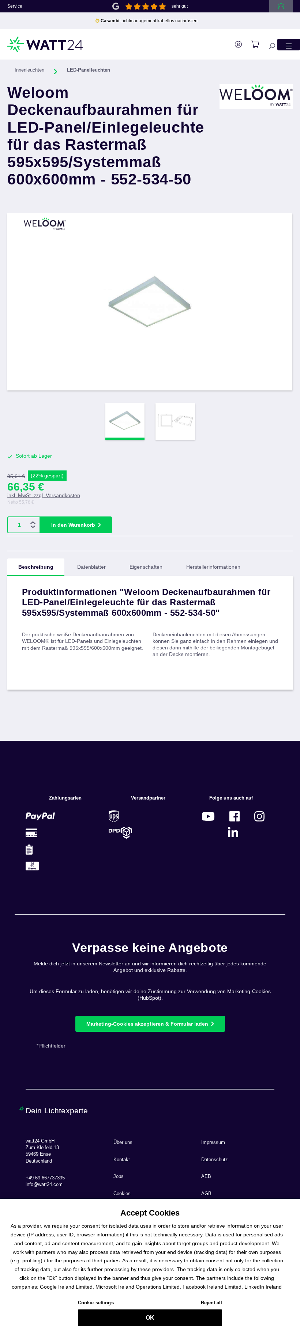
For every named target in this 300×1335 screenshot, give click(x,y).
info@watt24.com (44, 1184)
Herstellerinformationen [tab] (213, 567)
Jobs (118, 1176)
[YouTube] (208, 816)
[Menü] (288, 44)
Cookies (122, 1193)
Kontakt (121, 1159)
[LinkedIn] (233, 832)
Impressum (213, 1142)
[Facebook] (234, 816)
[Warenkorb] (251, 44)
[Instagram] (259, 816)
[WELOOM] (256, 141)
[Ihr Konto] (235, 44)
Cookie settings (96, 1302)
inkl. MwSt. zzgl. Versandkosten (43, 495)
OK (150, 1318)
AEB (206, 1176)
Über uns (122, 1142)
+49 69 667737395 (45, 1177)
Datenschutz (214, 1159)
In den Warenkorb (73, 525)
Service (14, 6)
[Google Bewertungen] (115, 6)
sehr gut (180, 6)
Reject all (211, 1302)
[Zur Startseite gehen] (45, 44)
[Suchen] (268, 44)
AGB (206, 1193)
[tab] (35, 567)
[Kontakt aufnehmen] (281, 6)
